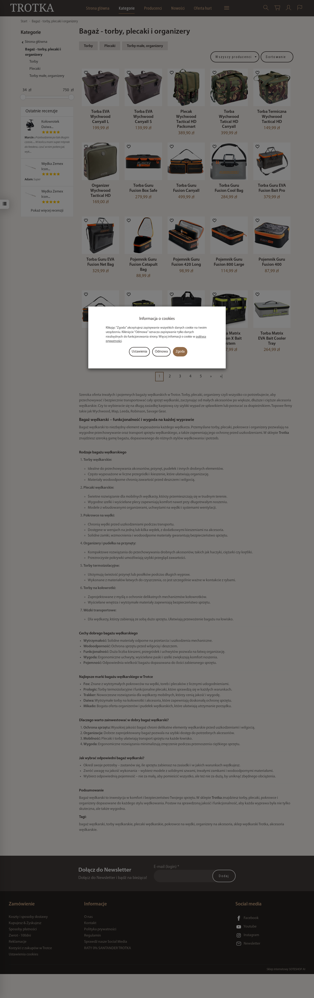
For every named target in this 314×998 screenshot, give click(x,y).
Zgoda (180, 351)
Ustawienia (139, 351)
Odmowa (161, 351)
